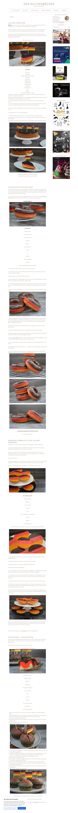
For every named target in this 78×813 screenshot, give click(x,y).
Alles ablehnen (13, 808)
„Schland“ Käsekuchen (16, 23)
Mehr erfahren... (61, 22)
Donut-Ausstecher (16, 337)
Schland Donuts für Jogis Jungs (20, 187)
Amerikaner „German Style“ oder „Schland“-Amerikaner (24, 441)
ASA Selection (24, 630)
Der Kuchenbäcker (39, 4)
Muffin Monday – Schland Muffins (20, 637)
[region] (14, 804)
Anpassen (6, 808)
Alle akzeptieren (22, 808)
